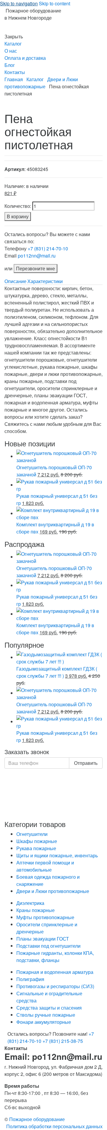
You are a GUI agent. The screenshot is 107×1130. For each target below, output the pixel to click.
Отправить (85, 762)
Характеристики (45, 281)
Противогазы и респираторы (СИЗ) (55, 986)
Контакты (14, 72)
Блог (9, 65)
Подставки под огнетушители (48, 945)
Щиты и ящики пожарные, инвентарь (57, 855)
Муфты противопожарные (45, 917)
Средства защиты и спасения (49, 1007)
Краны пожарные (35, 910)
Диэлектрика (30, 903)
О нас (10, 50)
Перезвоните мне (35, 268)
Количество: (17, 206)
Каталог (13, 43)
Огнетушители (32, 834)
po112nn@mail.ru (37, 255)
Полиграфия (30, 979)
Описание (15, 281)
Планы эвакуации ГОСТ (42, 938)
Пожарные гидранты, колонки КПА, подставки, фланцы (55, 956)
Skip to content (54, 3)
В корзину (18, 216)
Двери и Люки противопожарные (41, 83)
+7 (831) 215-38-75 (63, 1041)
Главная (13, 79)
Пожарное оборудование (37, 1119)
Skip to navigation (19, 3)
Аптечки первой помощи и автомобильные (45, 866)
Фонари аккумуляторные (43, 1021)
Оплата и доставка (25, 57)
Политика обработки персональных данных (54, 1126)
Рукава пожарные (36, 848)
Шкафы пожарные (36, 841)
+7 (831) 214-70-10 (48, 248)
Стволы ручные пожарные (45, 1014)
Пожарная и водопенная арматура (54, 972)
